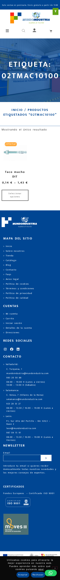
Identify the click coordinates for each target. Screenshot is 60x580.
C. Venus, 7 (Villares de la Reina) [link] (25, 395)
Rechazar (38, 574)
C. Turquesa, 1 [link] (14, 369)
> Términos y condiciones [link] (18, 288)
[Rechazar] (55, 567)
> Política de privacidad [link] (17, 293)
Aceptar (23, 574)
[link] (55, 11)
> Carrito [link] (8, 319)
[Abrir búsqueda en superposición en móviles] (23, 31)
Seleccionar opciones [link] (14, 195)
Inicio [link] (17, 110)
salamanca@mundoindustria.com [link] (24, 399)
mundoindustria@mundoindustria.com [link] (27, 373)
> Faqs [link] (7, 274)
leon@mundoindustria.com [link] (21, 428)
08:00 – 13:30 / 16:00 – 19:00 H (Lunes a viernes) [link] (29, 409)
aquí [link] (41, 569)
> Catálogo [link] (10, 260)
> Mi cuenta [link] (10, 314)
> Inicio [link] (7, 246)
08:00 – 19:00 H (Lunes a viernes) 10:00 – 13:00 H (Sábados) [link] (25, 383)
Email (6, 453)
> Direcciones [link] (11, 332)
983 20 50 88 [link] (14, 377)
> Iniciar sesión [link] (12, 323)
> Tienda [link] (8, 256)
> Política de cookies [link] (16, 284)
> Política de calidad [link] (15, 298)
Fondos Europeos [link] (14, 493)
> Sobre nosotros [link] (13, 251)
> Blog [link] (7, 265)
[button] (8, 31)
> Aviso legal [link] (11, 279)
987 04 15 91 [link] (13, 432)
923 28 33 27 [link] (13, 404)
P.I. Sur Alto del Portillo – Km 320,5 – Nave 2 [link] (28, 423)
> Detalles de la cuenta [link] (17, 328)
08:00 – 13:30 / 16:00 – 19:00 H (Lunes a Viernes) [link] (29, 439)
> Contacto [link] (10, 270)
